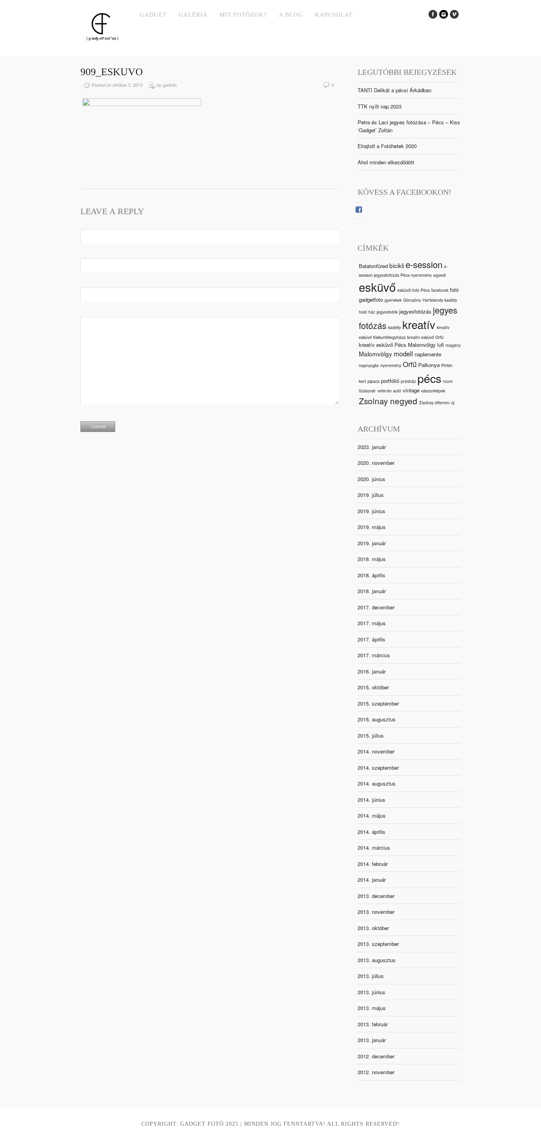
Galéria (193, 14)
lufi (440, 344)
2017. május (372, 623)
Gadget (153, 14)
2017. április (371, 639)
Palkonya (429, 365)
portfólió (390, 380)
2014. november (376, 751)
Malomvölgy (375, 353)
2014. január (372, 879)
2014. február (373, 864)
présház (408, 381)
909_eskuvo (111, 72)
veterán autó (389, 391)
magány (453, 345)
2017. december (376, 607)
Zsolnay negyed (388, 401)
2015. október (373, 687)
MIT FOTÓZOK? (243, 14)
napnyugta (369, 365)
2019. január (372, 543)
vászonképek (433, 391)
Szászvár (367, 391)
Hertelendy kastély (440, 300)
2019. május (372, 527)
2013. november (376, 911)
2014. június (371, 799)
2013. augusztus (377, 960)
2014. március (374, 847)
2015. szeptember (378, 703)
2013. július (371, 976)
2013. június (371, 992)
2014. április (371, 831)
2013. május (372, 1008)
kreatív (418, 324)
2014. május (372, 815)
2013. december (376, 896)
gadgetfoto (371, 299)
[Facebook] (359, 210)
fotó (454, 289)
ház (371, 312)
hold (363, 312)
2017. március (374, 655)
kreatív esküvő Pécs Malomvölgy (397, 344)
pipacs (373, 381)
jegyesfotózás (415, 311)
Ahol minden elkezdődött (386, 162)
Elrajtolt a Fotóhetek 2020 (387, 146)
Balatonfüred (373, 266)
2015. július (371, 735)
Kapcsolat (333, 14)
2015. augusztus (377, 719)
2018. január (372, 591)
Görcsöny (412, 300)
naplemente (428, 354)
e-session (424, 264)
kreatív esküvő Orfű (425, 337)
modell (403, 353)
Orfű (410, 364)
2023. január (372, 447)
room (448, 381)
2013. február (373, 1024)
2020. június (371, 479)
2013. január (372, 1040)
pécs (429, 378)
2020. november (376, 462)
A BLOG (291, 14)
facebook (439, 290)
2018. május (372, 559)
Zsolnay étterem (434, 402)
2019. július (371, 494)
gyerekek (393, 300)
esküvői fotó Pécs (413, 290)
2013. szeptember (378, 943)
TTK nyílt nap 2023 (380, 106)
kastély (394, 327)
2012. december (376, 1056)
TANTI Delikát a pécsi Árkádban (394, 90)
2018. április (371, 575)
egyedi (439, 275)
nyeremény (390, 365)
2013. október (373, 928)
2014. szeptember (378, 767)
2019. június (371, 511)
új (452, 402)
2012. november (376, 1072)
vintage (411, 390)
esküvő (377, 286)
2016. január (372, 671)
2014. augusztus (377, 783)
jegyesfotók (387, 312)
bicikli (396, 265)
